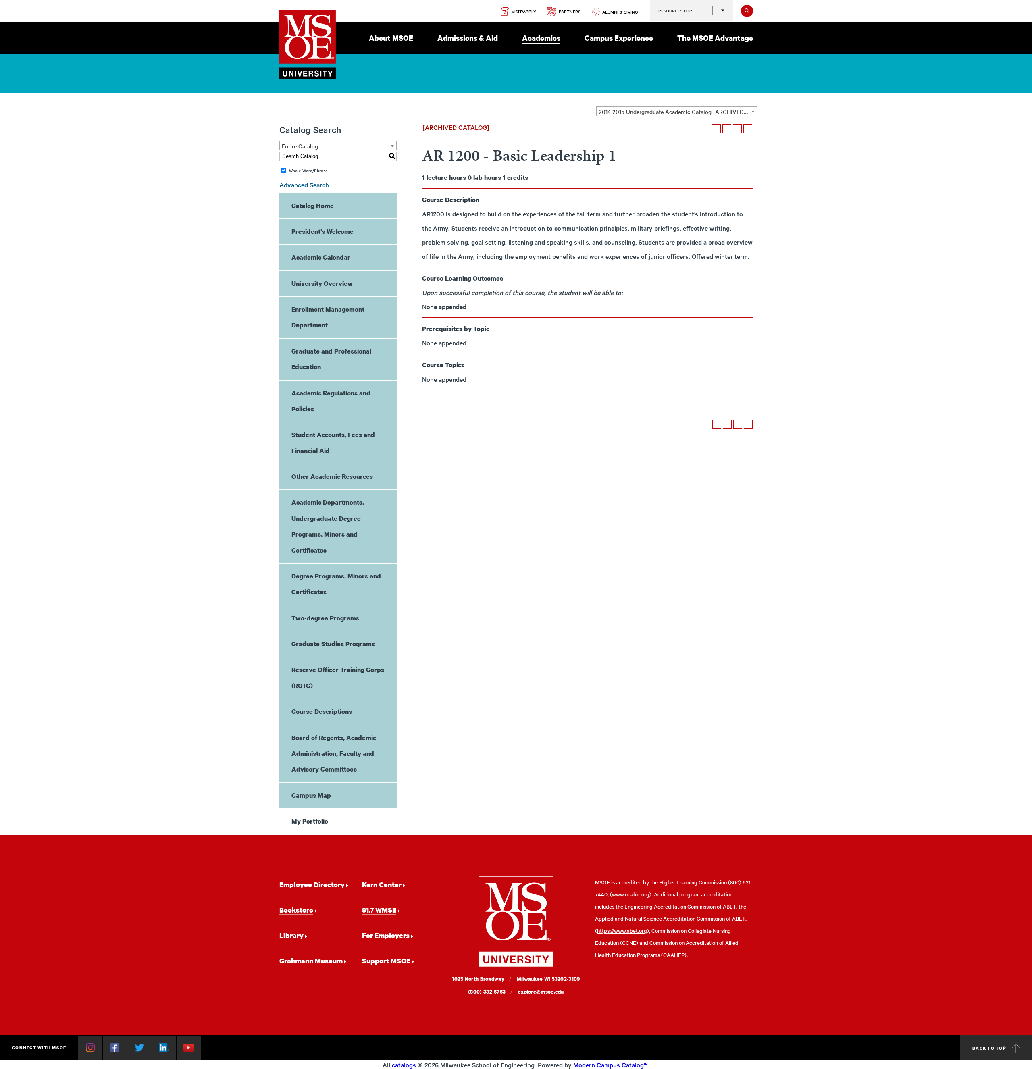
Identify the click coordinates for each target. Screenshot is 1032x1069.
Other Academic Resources (332, 476)
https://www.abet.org (622, 930)
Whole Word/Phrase (308, 170)
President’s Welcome (322, 231)
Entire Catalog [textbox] (300, 146)
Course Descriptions (321, 711)
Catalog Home (312, 205)
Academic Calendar (320, 257)
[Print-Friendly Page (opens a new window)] (737, 128)
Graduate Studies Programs (333, 643)
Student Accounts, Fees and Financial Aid (333, 442)
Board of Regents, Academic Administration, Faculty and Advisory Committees (333, 753)
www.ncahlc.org (630, 894)
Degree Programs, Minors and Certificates (336, 584)
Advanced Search (304, 184)
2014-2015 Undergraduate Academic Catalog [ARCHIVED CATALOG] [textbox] (678, 112)
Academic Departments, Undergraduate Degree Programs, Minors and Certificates (327, 526)
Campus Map (311, 795)
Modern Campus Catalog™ (610, 1064)
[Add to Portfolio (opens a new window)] (716, 128)
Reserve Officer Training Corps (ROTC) (337, 677)
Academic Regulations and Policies (330, 401)
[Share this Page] (726, 128)
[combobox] (676, 111)
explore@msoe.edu (541, 991)
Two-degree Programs (325, 618)
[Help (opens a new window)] (747, 128)
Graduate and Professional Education (331, 359)
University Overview (322, 283)
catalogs (404, 1064)
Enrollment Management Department (327, 317)
